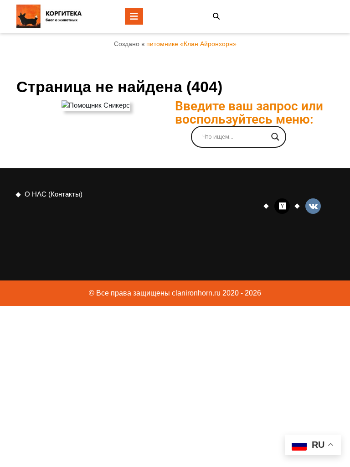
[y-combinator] (282, 205)
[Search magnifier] (275, 136)
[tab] (134, 16)
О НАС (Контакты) (53, 194)
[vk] (313, 205)
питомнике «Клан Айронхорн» (191, 44)
